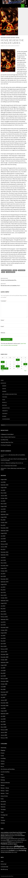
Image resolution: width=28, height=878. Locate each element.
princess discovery (14, 848)
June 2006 (3, 708)
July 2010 (3, 635)
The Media (4, 396)
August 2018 (4, 533)
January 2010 (4, 651)
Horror (4, 391)
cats (13, 834)
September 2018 (4, 530)
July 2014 (3, 573)
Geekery (4, 385)
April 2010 (3, 643)
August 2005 (4, 711)
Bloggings (3, 37)
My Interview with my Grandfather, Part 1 (10, 284)
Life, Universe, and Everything (9, 394)
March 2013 (3, 595)
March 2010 (3, 646)
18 (25, 364)
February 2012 (4, 616)
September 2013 (4, 581)
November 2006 (4, 705)
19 (2, 366)
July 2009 (3, 667)
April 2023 (3, 511)
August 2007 (4, 694)
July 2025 (3, 490)
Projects (4, 402)
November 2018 (4, 528)
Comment (4, 301)
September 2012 (4, 600)
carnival (2, 834)
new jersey (18, 842)
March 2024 (3, 503)
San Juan (7, 850)
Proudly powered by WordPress (7, 876)
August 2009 (4, 665)
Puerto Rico (23, 848)
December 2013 (4, 579)
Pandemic (4, 844)
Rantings (4, 405)
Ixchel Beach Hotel (12, 840)
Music (3, 399)
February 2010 (4, 649)
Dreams (2, 753)
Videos (2, 817)
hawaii (2, 837)
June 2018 (3, 538)
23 (17, 366)
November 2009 (4, 657)
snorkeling (22, 850)
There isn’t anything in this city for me (14, 463)
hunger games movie (6, 270)
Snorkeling (3, 801)
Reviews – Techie (5, 790)
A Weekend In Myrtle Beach (7, 434)
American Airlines (18, 832)
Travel (2, 812)
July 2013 (3, 587)
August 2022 (4, 517)
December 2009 (4, 654)
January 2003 (4, 735)
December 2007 (4, 692)
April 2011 (3, 624)
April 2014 (3, 576)
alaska (2, 832)
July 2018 (3, 536)
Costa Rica (19, 834)
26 (2, 368)
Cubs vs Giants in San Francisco (8, 437)
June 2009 (3, 670)
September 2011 (4, 619)
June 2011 (3, 622)
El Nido (15, 835)
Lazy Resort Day (4, 439)
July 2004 (3, 716)
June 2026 (3, 482)
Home (2, 380)
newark (13, 842)
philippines (19, 846)
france (18, 835)
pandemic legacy (12, 844)
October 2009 (4, 659)
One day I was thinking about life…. (9, 279)
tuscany (3, 852)
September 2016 (4, 554)
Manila (22, 840)
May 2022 (3, 519)
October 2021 (4, 522)
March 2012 (3, 614)
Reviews (8, 37)
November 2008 (4, 681)
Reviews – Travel (4, 793)
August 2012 (4, 603)
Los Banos (18, 840)
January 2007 (4, 700)
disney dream (11, 835)
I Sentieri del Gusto (21, 838)
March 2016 (3, 563)
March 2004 (3, 727)
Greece (23, 835)
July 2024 (3, 501)
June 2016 (3, 557)
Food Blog (3, 758)
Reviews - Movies (15, 37)
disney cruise (4, 835)
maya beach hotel (4, 842)
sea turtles (16, 850)
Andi (9, 45)
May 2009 (3, 673)
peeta (3, 272)
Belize (24, 832)
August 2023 (4, 506)
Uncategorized (6, 419)
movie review (22, 270)
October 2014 (4, 571)
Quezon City (3, 850)
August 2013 (4, 584)
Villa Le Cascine (14, 852)
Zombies (4, 416)
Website (3, 332)
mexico (9, 842)
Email (2, 326)
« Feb (2, 370)
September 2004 (4, 713)
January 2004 (4, 732)
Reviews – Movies (5, 788)
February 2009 (4, 678)
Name (2, 320)
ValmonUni (3, 468)
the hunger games (11, 272)
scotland (11, 850)
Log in (2, 861)
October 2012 (4, 597)
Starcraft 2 (5, 410)
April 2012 (3, 611)
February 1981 (4, 737)
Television (4, 413)
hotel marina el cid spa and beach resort (9, 838)
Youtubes (3, 820)
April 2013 (3, 592)
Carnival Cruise (8, 834)
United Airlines (8, 852)
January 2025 (4, 495)
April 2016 (3, 560)
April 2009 (3, 676)
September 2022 (4, 514)
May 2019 (3, 525)
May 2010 (3, 641)
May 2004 (3, 721)
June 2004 (3, 719)
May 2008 (3, 689)
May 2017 (3, 549)
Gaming (4, 388)
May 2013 (3, 589)
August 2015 (4, 568)
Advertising (3, 747)
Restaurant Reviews (5, 782)
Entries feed (3, 864)
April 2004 (3, 724)
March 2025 (3, 493)
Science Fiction (6, 408)
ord (22, 842)
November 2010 (4, 627)
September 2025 (4, 484)
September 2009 (4, 662)
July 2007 (3, 697)
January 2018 (4, 546)
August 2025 (4, 487)
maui (25, 840)
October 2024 (4, 498)
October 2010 (4, 630)
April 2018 (3, 541)
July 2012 (3, 606)
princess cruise (5, 848)
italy (7, 840)
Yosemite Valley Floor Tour (7, 442)
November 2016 (4, 552)
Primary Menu (26, 6)
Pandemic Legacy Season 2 (7, 846)
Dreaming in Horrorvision (11, 465)
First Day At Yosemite (6, 445)
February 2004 (4, 729)
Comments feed (4, 866)
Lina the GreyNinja (5, 771)
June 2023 (3, 509)
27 (6, 368)
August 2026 (4, 479)
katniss (15, 270)
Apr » (25, 370)
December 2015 (4, 565)
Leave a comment (15, 45)
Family (2, 755)
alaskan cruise (8, 832)
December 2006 (4, 702)
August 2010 (4, 632)
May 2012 (3, 608)
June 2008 (3, 686)
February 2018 (4, 544)
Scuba (2, 798)
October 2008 (4, 684)
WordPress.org (4, 869)
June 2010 (3, 638)
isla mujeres (3, 840)
